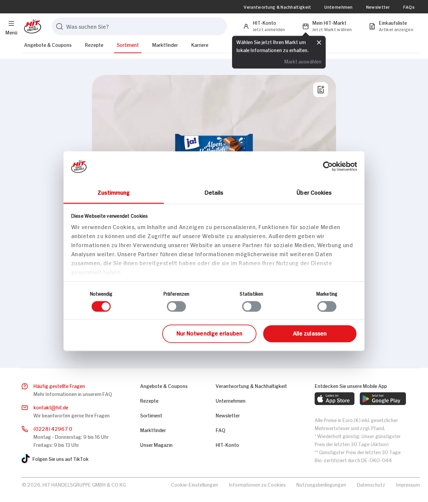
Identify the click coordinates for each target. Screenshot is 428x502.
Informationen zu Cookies (257, 484)
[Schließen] (319, 42)
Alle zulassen (310, 333)
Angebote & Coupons (48, 44)
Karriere (199, 44)
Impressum (408, 484)
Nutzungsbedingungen (321, 484)
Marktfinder (165, 44)
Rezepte (94, 44)
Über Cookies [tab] (314, 192)
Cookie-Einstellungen (194, 484)
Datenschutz (371, 484)
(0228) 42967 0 (52, 428)
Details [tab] (214, 192)
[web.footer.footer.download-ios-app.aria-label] (334, 398)
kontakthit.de (50, 407)
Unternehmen (338, 6)
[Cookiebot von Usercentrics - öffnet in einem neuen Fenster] (328, 166)
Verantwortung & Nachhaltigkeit (277, 6)
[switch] (176, 306)
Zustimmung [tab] (114, 192)
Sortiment (128, 44)
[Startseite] (31, 26)
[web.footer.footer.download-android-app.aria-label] (383, 398)
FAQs (409, 6)
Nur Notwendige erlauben (209, 333)
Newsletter (378, 6)
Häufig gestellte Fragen (59, 385)
